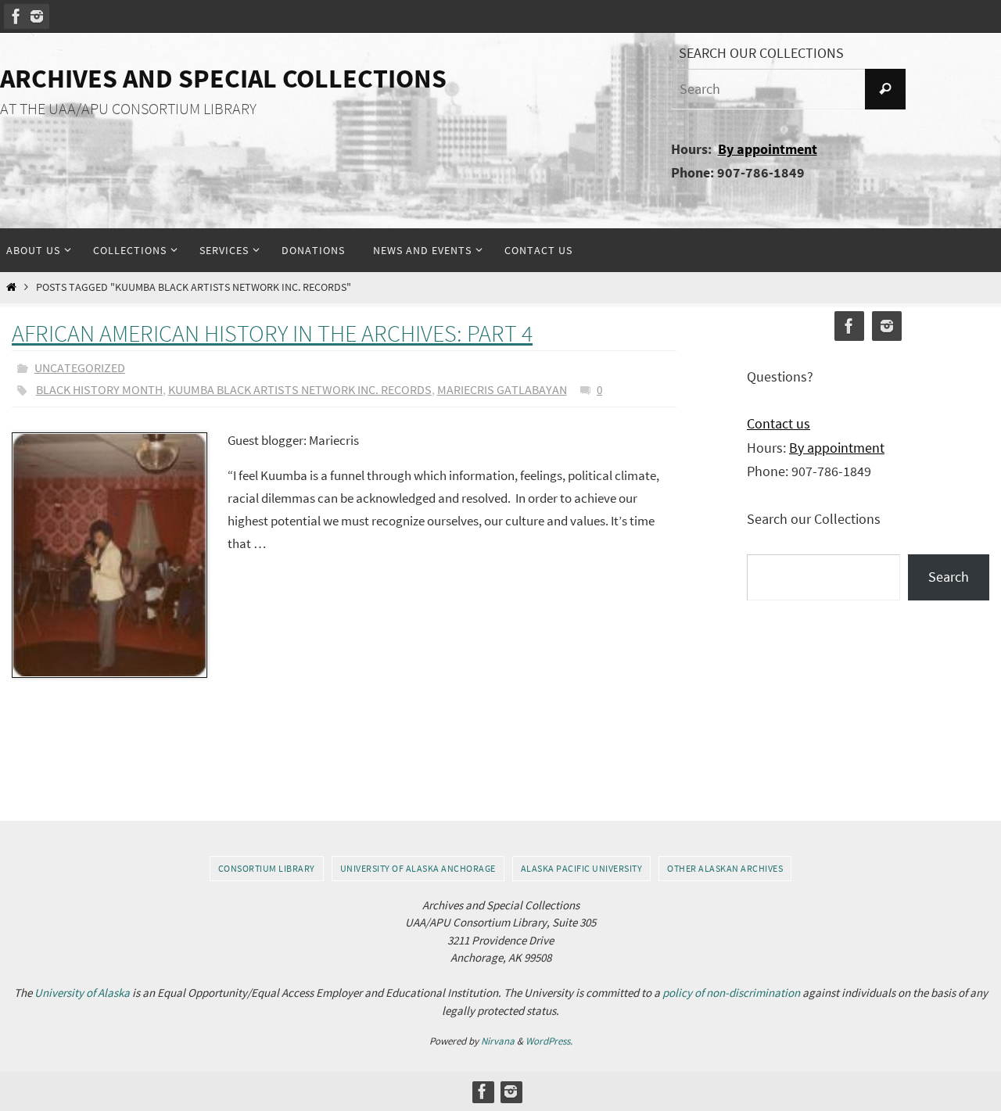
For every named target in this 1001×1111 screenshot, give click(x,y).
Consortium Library (266, 868)
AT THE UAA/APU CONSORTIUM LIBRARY (128, 109)
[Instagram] (36, 16)
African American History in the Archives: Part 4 (272, 333)
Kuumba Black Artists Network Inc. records (300, 389)
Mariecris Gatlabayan (502, 389)
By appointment (767, 149)
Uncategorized (79, 367)
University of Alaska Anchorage (418, 868)
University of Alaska (82, 992)
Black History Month (99, 389)
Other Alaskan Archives (725, 868)
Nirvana (498, 1041)
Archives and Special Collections (223, 78)
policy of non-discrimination (731, 992)
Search (948, 577)
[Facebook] (16, 16)
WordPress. (549, 1041)
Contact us (778, 423)
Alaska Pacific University (582, 868)
